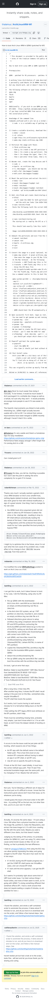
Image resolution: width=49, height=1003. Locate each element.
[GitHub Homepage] (17, 996)
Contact (18, 991)
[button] (34, 32)
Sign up (42, 4)
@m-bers (8, 391)
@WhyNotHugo (28, 567)
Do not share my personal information (24, 993)
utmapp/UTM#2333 (19, 849)
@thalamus (8, 433)
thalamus (6, 24)
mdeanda (8, 561)
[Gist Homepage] (17, 4)
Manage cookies (28, 991)
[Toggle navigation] (3, 4)
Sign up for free (12, 972)
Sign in (33, 4)
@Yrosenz (8, 473)
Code (8, 38)
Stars (36, 38)
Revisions (21, 38)
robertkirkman (10, 488)
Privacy (13, 989)
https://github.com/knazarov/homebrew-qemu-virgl (24, 438)
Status (27, 989)
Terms (7, 989)
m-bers (7, 428)
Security (20, 989)
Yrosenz (7, 453)
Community (35, 989)
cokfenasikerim (10, 928)
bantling (7, 586)
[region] (24, 213)
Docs (42, 989)
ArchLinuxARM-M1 (22, 24)
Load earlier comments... (25, 379)
